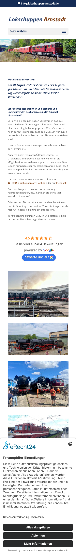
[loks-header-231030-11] (38, 60)
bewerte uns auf (37, 257)
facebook (61, 183)
